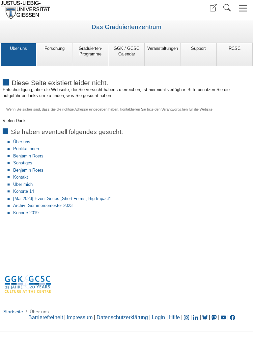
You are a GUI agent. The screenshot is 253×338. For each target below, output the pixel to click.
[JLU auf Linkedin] (196, 317)
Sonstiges (22, 162)
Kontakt (20, 177)
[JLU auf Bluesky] (205, 317)
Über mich (23, 184)
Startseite (13, 311)
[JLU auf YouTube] (223, 317)
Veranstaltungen (162, 48)
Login (159, 317)
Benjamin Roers (28, 155)
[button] (213, 7)
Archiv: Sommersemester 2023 (42, 205)
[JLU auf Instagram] (187, 317)
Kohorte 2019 (26, 212)
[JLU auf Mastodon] (214, 317)
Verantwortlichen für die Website (186, 109)
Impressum (80, 317)
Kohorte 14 (23, 191)
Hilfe (174, 317)
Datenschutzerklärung (122, 317)
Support (198, 48)
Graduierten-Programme (90, 51)
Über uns (18, 48)
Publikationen (26, 148)
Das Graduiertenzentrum (126, 27)
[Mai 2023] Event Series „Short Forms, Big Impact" (62, 198)
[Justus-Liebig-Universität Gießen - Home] (62, 10)
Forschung (54, 48)
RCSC (234, 48)
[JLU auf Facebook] (232, 317)
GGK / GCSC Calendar (126, 51)
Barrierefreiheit (45, 317)
